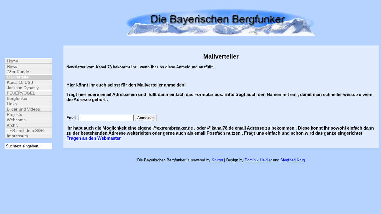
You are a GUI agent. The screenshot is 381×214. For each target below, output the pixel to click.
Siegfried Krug (292, 160)
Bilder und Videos (23, 109)
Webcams (16, 119)
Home (12, 61)
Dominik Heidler (258, 160)
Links (12, 103)
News (12, 66)
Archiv (12, 125)
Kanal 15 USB (20, 82)
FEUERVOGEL (21, 93)
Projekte (14, 114)
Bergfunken (18, 98)
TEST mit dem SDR (25, 130)
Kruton (217, 160)
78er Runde (18, 71)
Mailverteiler (18, 77)
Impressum (17, 135)
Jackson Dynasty (23, 87)
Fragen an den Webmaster (93, 138)
